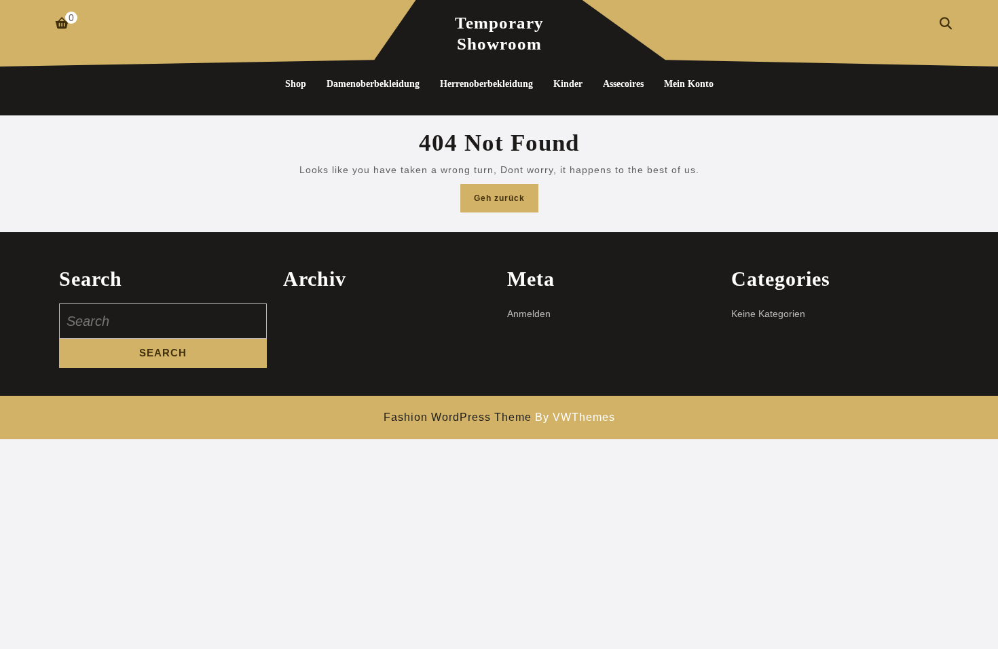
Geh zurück (506, 201)
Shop (295, 84)
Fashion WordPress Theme (458, 417)
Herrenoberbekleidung (486, 84)
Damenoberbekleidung (373, 84)
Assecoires (623, 84)
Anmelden (529, 313)
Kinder (568, 84)
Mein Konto (689, 84)
